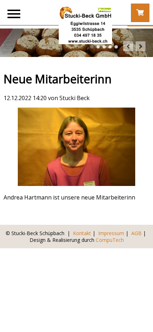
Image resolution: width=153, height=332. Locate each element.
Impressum (111, 233)
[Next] (140, 46)
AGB (136, 233)
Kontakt (82, 233)
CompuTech (110, 240)
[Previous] (128, 46)
